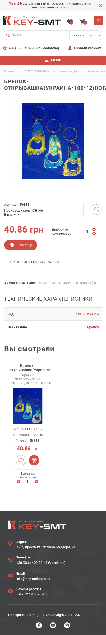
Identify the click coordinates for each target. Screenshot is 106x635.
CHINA (37, 210)
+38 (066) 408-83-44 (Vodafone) (34, 48)
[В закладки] (97, 209)
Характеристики (20, 283)
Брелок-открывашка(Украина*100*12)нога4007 (27, 367)
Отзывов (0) (85, 283)
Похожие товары (55, 283)
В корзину (24, 245)
